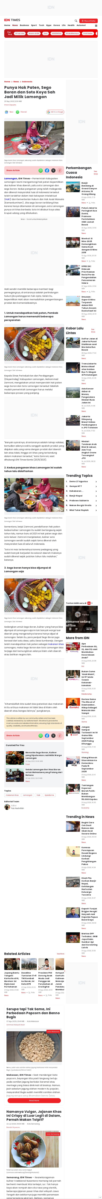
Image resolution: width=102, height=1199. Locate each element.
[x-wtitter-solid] (53, 170)
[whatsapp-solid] (41, 170)
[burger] (96, 25)
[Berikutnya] (64, 943)
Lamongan (10, 178)
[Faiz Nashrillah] (7, 807)
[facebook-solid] (47, 170)
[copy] (60, 170)
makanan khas (56, 644)
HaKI (7, 199)
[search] (76, 20)
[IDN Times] (12, 20)
